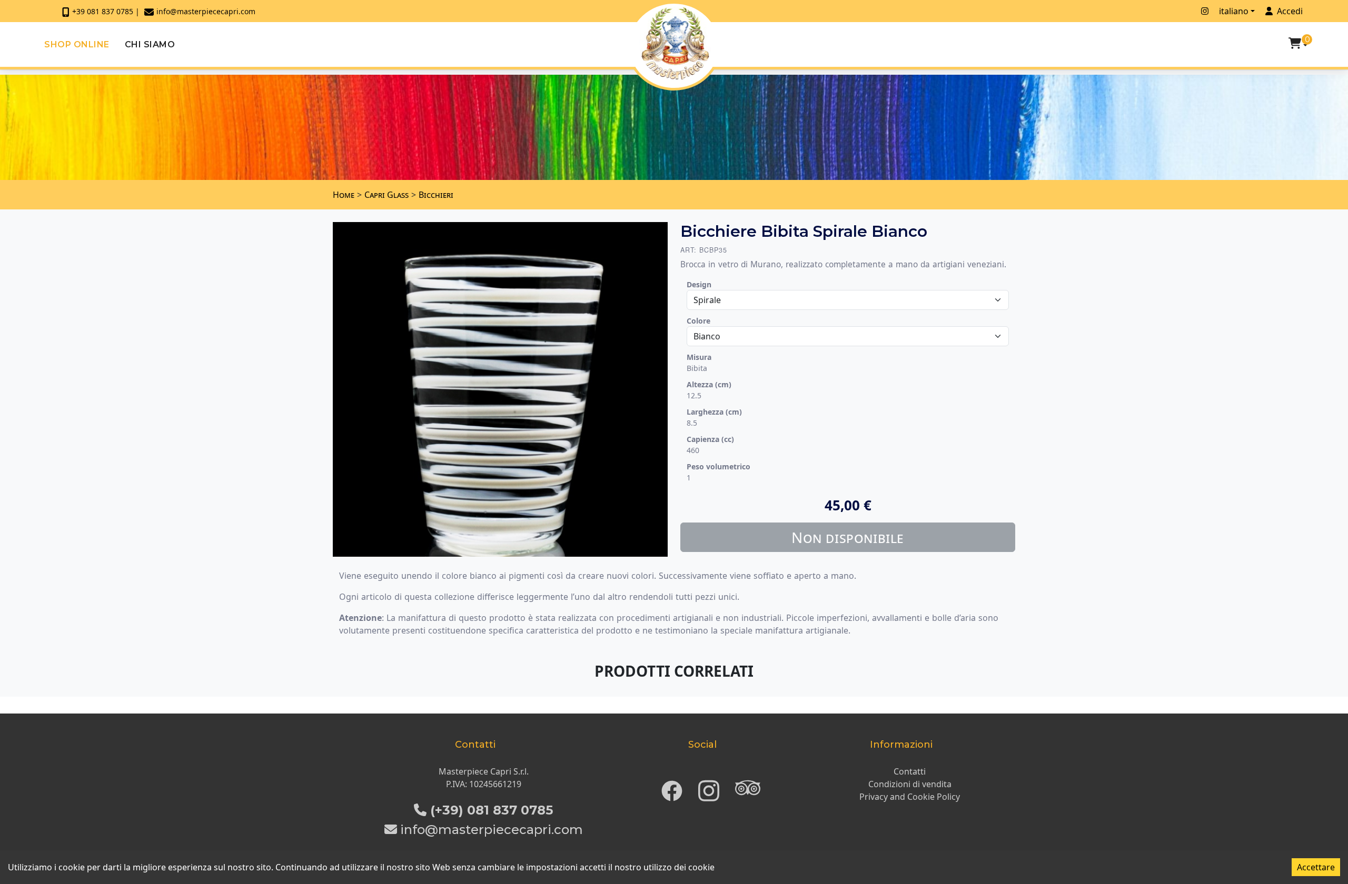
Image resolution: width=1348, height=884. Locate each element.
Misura (699, 357)
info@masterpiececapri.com (205, 11)
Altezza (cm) (709, 384)
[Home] (675, 43)
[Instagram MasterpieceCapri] (1205, 11)
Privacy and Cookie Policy (909, 796)
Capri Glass (386, 194)
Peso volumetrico (718, 466)
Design (699, 284)
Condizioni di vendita (909, 784)
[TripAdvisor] (747, 787)
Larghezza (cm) (714, 412)
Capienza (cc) (710, 439)
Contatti (910, 771)
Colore (698, 321)
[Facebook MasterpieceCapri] (1190, 11)
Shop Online (77, 44)
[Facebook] (672, 787)
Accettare (1316, 867)
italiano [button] (1233, 11)
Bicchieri (436, 194)
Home (343, 194)
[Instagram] (708, 787)
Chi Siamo (150, 44)
